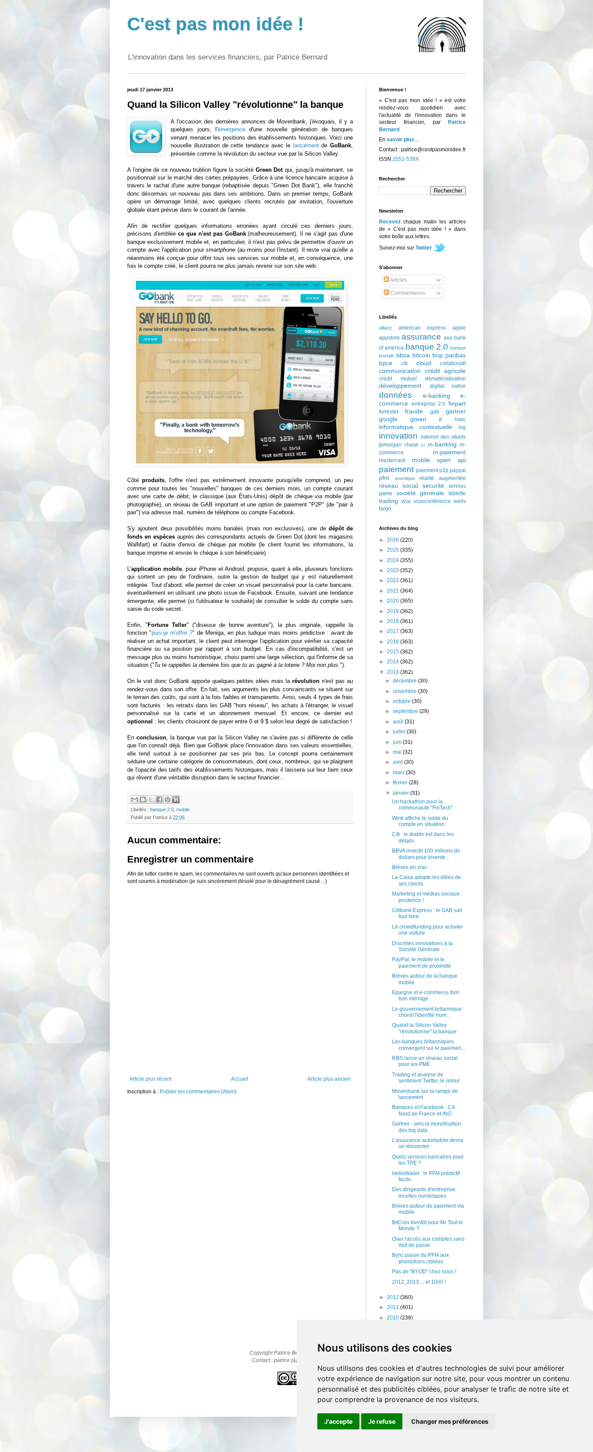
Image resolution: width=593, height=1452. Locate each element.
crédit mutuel (398, 379)
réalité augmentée (442, 478)
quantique (405, 478)
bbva (403, 355)
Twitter (423, 248)
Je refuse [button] (381, 1421)
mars (399, 772)
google (388, 419)
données (395, 395)
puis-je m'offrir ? (172, 632)
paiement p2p (432, 470)
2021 (393, 591)
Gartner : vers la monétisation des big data (426, 1127)
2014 (393, 662)
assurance (421, 336)
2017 (393, 631)
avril (398, 762)
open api (451, 459)
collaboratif (453, 363)
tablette (457, 493)
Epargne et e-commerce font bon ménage (425, 995)
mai (398, 752)
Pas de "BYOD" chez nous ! (424, 1272)
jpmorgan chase (398, 445)
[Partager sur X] (151, 799)
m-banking (442, 444)
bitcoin (421, 355)
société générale (420, 493)
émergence (231, 129)
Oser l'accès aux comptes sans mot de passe (428, 1242)
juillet (400, 732)
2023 (393, 570)
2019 (393, 611)
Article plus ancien (329, 1079)
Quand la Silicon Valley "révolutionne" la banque (424, 1028)
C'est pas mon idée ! (215, 24)
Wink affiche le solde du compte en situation (420, 821)
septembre (406, 711)
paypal (458, 470)
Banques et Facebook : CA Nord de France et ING (423, 1110)
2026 (393, 540)
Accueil (239, 1079)
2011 (393, 1307)
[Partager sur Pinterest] (167, 799)
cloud (423, 363)
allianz (385, 327)
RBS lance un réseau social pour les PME (425, 1061)
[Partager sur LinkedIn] (175, 799)
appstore (389, 338)
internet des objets (443, 437)
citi (404, 363)
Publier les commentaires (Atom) (198, 1092)
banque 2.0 (162, 809)
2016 (393, 642)
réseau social (398, 485)
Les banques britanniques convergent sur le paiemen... (428, 1045)
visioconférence (432, 501)
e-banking (436, 395)
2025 (393, 550)
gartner (456, 411)
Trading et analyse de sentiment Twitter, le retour (426, 1078)
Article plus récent (150, 1079)
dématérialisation (445, 379)
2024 (393, 560)
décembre (405, 681)
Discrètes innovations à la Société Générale (422, 946)
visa (406, 501)
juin (398, 742)
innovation (398, 435)
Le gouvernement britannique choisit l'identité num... (427, 1012)
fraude (414, 411)
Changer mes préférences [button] (449, 1421)
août (399, 722)
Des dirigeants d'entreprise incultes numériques (423, 1192)
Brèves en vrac (409, 867)
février (401, 782)
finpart (457, 403)
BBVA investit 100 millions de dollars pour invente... (426, 854)
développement (400, 385)
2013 (393, 672)
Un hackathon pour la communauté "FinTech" (422, 805)
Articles (398, 280)
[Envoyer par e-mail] (134, 799)
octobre (402, 701)
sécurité (433, 485)
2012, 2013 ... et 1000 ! (419, 1282)
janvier (401, 793)
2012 (393, 1297)
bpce (385, 363)
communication (400, 370)
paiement (396, 469)
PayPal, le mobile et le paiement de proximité (421, 962)
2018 (393, 621)
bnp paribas (449, 355)
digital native (448, 386)
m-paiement (449, 452)
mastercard (392, 460)
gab (434, 412)
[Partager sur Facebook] (159, 799)
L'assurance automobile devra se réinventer (427, 1143)
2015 (393, 652)
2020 (393, 601)
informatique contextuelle (415, 426)
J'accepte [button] (338, 1421)
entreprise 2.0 (429, 404)
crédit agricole (445, 370)
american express (422, 328)
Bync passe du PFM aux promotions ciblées (420, 1258)
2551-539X (405, 159)
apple (459, 328)
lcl (423, 445)
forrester (389, 412)
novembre (405, 691)
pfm (384, 477)
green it (426, 419)
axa (448, 338)
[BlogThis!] (142, 799)
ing (462, 427)
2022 (393, 580)
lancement (306, 145)
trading (388, 500)
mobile (183, 809)
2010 (393, 1318)
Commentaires (407, 293)
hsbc (460, 419)
